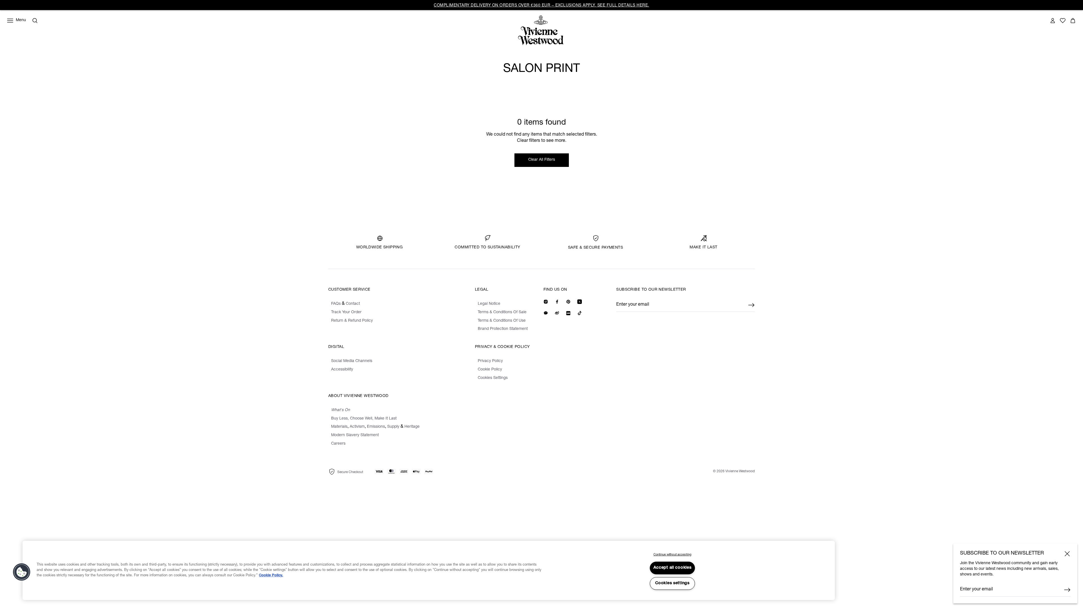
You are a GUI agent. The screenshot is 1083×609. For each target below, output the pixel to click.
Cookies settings (672, 583)
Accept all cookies (672, 568)
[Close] (1067, 553)
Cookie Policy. (271, 575)
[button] (22, 572)
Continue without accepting (672, 554)
